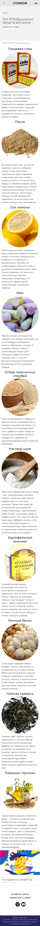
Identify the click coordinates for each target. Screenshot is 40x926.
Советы (5, 13)
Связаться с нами (20, 898)
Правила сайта (20, 894)
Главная (4, 43)
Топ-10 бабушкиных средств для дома (19, 43)
